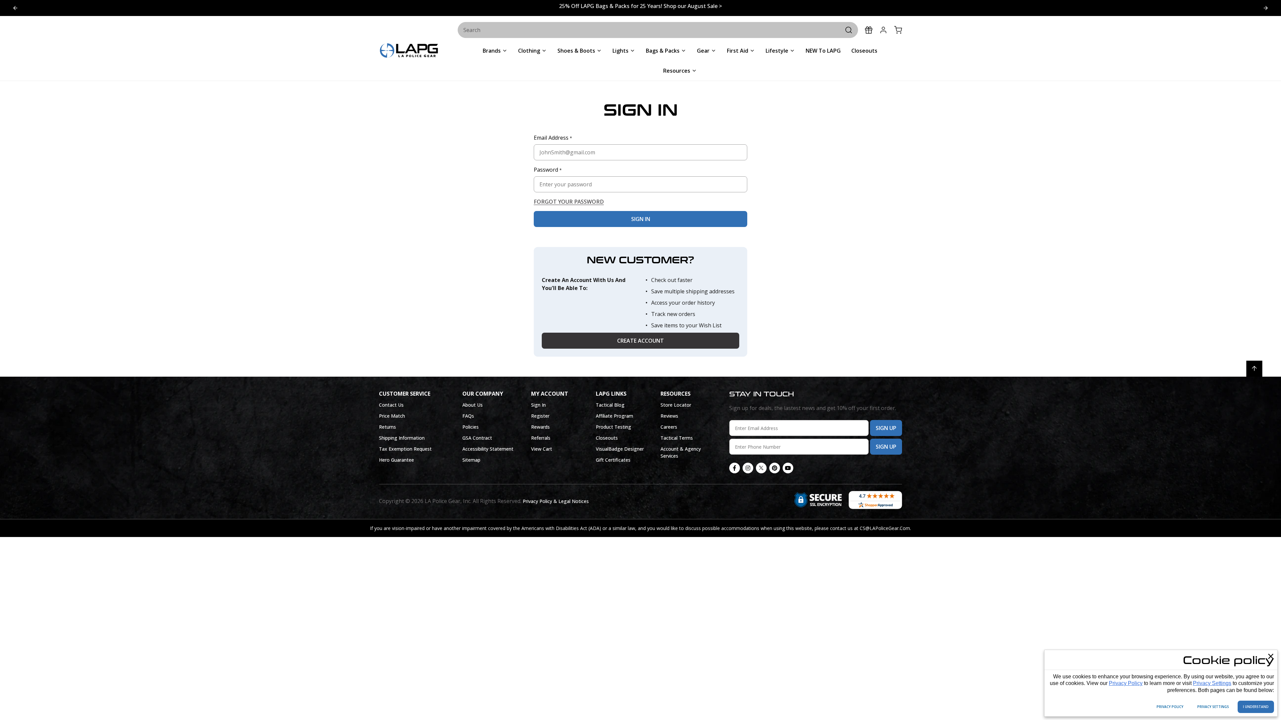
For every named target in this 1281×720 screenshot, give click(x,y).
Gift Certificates (613, 460)
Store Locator (676, 405)
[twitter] (761, 468)
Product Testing (613, 427)
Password (548, 169)
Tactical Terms (677, 438)
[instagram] (748, 468)
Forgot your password (569, 201)
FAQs (468, 416)
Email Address (553, 137)
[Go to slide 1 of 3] (1265, 8)
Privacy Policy (1126, 683)
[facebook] (734, 468)
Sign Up (886, 428)
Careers (669, 427)
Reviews (669, 416)
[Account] (883, 30)
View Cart (541, 449)
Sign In (538, 405)
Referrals (540, 438)
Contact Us (391, 405)
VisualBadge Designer (620, 449)
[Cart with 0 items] (898, 30)
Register (540, 416)
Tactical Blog (610, 405)
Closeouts (607, 438)
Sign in (640, 219)
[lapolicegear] (409, 51)
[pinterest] (774, 468)
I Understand (1256, 706)
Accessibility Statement (487, 449)
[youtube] (788, 468)
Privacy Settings (1212, 683)
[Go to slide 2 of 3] (15, 8)
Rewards (540, 427)
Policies (470, 427)
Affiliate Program (614, 416)
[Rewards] (869, 30)
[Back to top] (1254, 369)
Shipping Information (402, 438)
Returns (387, 427)
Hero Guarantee (396, 460)
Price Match (392, 416)
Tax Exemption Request (405, 449)
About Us (472, 405)
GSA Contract (477, 438)
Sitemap (471, 460)
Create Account (640, 340)
